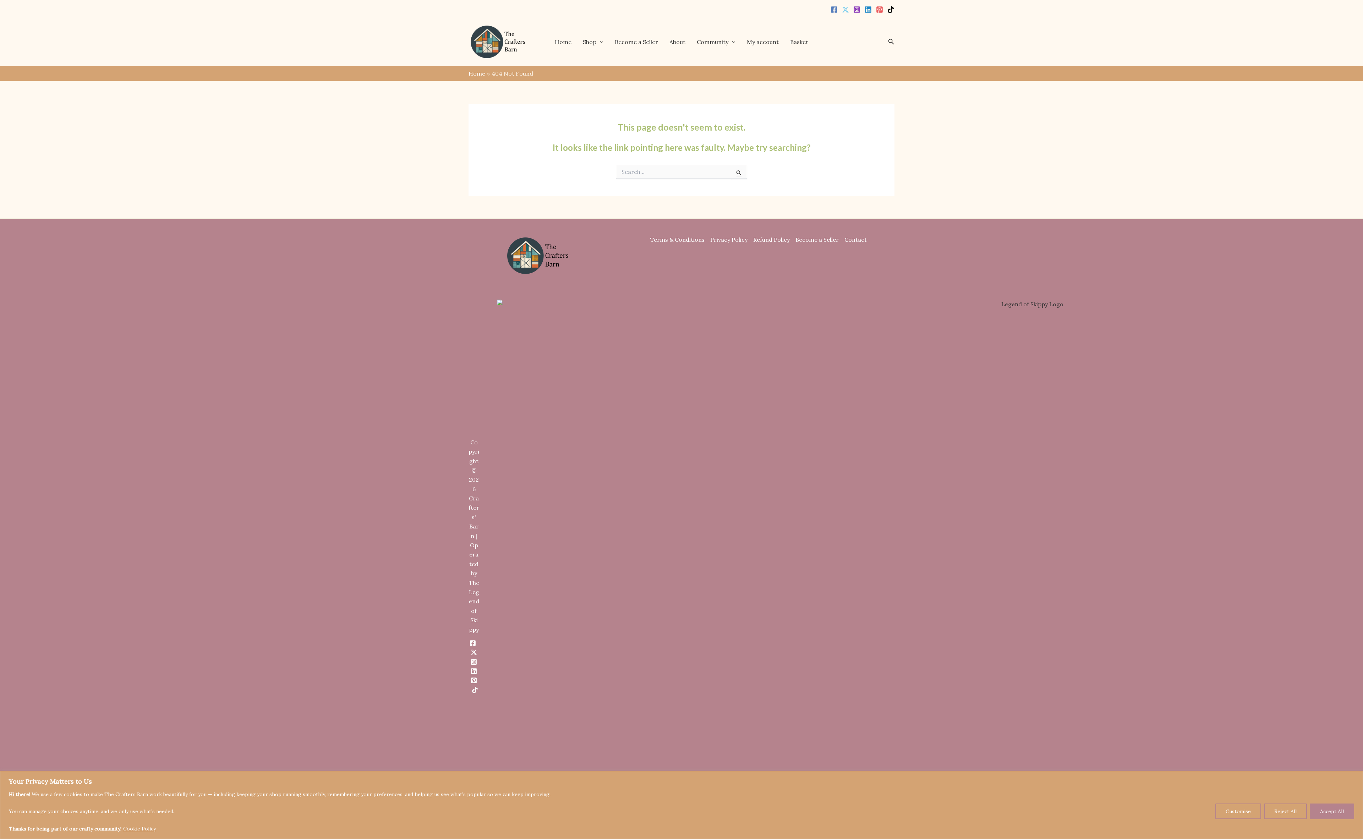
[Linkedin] (868, 9)
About (677, 41)
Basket (799, 41)
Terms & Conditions (677, 239)
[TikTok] (890, 9)
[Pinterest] (879, 9)
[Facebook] (834, 9)
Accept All (1332, 811)
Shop (589, 41)
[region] (681, 805)
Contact (855, 239)
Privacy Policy (729, 239)
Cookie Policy (139, 829)
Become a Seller (636, 41)
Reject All (1285, 811)
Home (563, 41)
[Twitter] (845, 9)
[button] (599, 42)
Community (712, 41)
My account (763, 41)
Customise (1238, 811)
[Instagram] (856, 9)
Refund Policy (771, 239)
